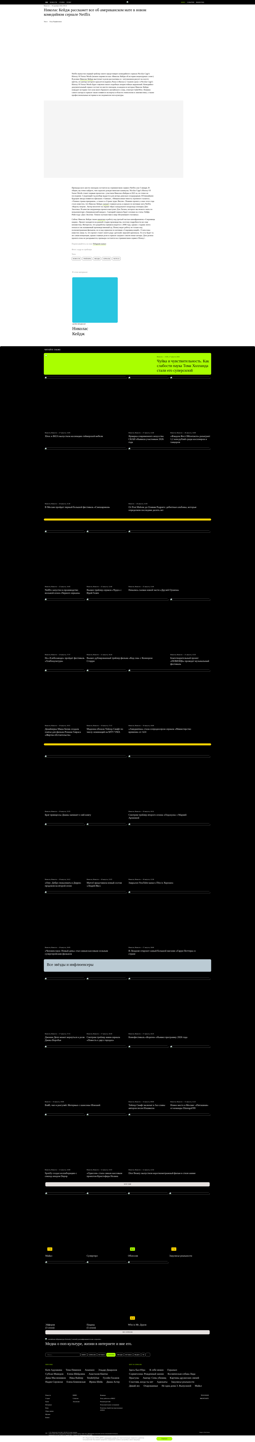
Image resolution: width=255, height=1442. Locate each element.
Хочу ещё (127, 1184)
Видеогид (200, 2)
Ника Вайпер (76, 1377)
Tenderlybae (93, 1377)
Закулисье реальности (182, 1381)
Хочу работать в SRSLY (107, 1398)
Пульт (69, 2)
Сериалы (106, 258)
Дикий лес (134, 1385)
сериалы (92, 1355)
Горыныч (172, 1369)
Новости (53, 2)
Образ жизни (49, 1411)
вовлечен (101, 219)
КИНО (183, 2)
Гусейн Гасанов (111, 1377)
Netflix (116, 258)
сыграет (106, 204)
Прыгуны (134, 1377)
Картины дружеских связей (184, 1377)
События (190, 2)
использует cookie (110, 1438)
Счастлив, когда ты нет (141, 1381)
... (148, 1355)
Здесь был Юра (137, 1369)
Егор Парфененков (56, 21)
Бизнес (47, 1417)
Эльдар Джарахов (107, 1369)
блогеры (110, 1355)
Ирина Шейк (96, 1381)
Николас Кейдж (86, 79)
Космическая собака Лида (182, 1373)
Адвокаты (162, 1381)
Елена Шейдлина (76, 1373)
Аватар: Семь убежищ (154, 1377)
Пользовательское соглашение (109, 1405)
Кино (47, 1408)
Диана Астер (113, 1381)
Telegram (205, 1395)
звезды (120, 1355)
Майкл (198, 1385)
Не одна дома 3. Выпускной (176, 1385)
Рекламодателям (105, 1401)
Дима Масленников (55, 1377)
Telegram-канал (99, 244)
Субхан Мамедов (54, 1373)
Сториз (62, 2)
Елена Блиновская (76, 1381)
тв (143, 1355)
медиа (137, 1355)
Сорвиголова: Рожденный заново (146, 1373)
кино (84, 1355)
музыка (101, 1355)
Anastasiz (90, 1369)
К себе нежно (157, 1369)
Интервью (48, 1405)
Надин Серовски (54, 1381)
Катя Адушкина (53, 1369)
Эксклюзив (76, 1401)
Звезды (97, 258)
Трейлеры (87, 258)
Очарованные (151, 1385)
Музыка (47, 1414)
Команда (103, 1395)
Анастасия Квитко (98, 1373)
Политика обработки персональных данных (111, 1409)
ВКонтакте (204, 1398)
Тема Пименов (73, 1369)
